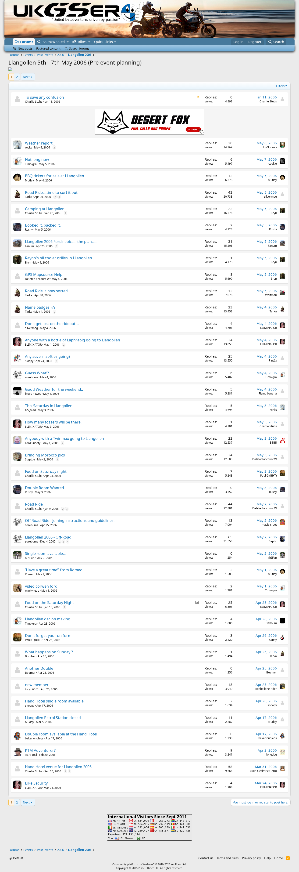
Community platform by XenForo (149, 864)
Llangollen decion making (47, 619)
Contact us (205, 858)
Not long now (37, 159)
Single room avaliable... (45, 553)
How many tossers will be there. (53, 422)
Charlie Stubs (33, 102)
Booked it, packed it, (43, 225)
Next (26, 77)
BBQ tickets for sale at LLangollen (54, 175)
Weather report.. (39, 143)
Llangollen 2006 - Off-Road (48, 537)
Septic (273, 541)
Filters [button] (280, 86)
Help (267, 858)
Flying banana (268, 393)
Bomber (30, 656)
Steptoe (30, 459)
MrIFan (29, 558)
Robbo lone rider (266, 689)
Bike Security (36, 783)
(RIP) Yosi (31, 755)
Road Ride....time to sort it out (51, 192)
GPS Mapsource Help (43, 274)
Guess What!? (37, 373)
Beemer (30, 673)
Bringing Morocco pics (45, 455)
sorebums (31, 377)
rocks (28, 147)
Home (278, 858)
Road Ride (34, 504)
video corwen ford (41, 586)
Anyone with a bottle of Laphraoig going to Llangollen (72, 340)
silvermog (270, 197)
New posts (25, 48)
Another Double (39, 668)
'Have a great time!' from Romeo (53, 569)
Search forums (79, 48)
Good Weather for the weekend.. (54, 389)
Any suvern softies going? (47, 356)
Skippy (29, 361)
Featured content (48, 48)
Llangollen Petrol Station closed (53, 717)
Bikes (82, 41)
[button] (67, 41)
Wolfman (271, 295)
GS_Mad (30, 410)
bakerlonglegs (34, 738)
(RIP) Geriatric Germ (263, 771)
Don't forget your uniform (48, 635)
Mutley (29, 180)
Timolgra (31, 164)
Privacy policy (251, 858)
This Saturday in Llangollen (48, 405)
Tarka (28, 197)
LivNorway (270, 147)
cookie (272, 164)
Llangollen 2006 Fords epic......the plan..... (60, 241)
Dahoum (271, 623)
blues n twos (33, 394)
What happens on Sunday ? (49, 652)
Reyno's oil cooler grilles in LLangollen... (60, 258)
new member (37, 684)
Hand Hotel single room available (54, 701)
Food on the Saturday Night (49, 602)
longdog (271, 754)
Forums (26, 41)
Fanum (29, 246)
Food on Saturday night (46, 471)
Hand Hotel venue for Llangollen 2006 (58, 766)
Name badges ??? (40, 307)
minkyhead (32, 591)
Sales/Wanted (54, 41)
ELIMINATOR (268, 328)
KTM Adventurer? (40, 750)
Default (17, 858)
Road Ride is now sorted (46, 290)
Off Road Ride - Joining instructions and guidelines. (69, 520)
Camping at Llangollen (44, 208)
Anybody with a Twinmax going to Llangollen (64, 438)
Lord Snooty (32, 443)
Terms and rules (227, 858)
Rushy (29, 230)
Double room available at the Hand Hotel (61, 734)
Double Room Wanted (44, 487)
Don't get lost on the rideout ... (52, 323)
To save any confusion (44, 97)
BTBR (273, 443)
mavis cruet (269, 525)
